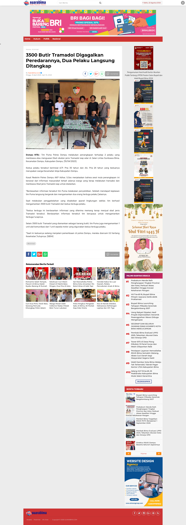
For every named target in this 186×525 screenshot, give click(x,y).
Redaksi (29, 520)
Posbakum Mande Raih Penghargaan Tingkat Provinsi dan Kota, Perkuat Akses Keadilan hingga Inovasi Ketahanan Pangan (145, 285)
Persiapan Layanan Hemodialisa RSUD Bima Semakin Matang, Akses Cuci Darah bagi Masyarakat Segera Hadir (146, 354)
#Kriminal (31, 244)
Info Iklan (45, 520)
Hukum (36, 39)
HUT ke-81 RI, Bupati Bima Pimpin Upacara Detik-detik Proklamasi (144, 296)
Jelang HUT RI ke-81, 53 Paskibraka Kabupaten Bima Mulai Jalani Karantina (144, 373)
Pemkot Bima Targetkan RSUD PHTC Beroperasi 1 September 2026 (146, 421)
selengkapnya (143, 381)
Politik (46, 39)
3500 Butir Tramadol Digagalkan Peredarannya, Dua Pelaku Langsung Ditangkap (70, 60)
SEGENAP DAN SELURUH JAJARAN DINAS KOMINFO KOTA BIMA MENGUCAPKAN (146, 326)
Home (27, 39)
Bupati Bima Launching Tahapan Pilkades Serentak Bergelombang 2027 (144, 305)
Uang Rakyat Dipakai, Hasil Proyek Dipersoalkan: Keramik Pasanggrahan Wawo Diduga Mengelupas (145, 316)
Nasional (56, 39)
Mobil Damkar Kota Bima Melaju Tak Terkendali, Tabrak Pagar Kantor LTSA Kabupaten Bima (146, 364)
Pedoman (37, 520)
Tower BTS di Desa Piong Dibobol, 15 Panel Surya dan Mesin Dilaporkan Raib (144, 344)
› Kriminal (34, 49)
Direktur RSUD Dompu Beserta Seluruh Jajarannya (148, 444)
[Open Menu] (183, 3)
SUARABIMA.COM (71, 520)
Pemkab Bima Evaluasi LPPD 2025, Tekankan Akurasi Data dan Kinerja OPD (144, 335)
